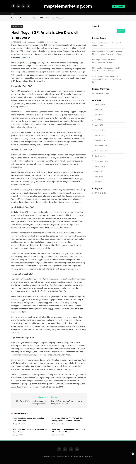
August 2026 (100, 104)
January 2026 (100, 140)
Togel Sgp (25, 57)
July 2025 (98, 171)
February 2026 (100, 135)
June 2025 (99, 177)
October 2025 (100, 156)
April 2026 (99, 125)
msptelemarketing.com (68, 6)
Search (95, 26)
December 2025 (101, 146)
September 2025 (101, 161)
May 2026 (98, 120)
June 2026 (99, 115)
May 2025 (98, 182)
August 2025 (100, 166)
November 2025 (101, 151)
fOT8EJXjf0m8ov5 (19, 42)
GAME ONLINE (17, 26)
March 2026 (99, 130)
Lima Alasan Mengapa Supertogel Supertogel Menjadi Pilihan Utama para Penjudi (107, 79)
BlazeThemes (88, 456)
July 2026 (98, 109)
